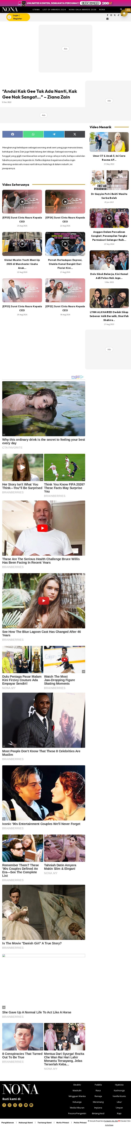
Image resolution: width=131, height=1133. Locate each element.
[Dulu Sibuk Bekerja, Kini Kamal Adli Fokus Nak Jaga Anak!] (109, 260)
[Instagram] (111, 15)
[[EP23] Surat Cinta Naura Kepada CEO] (22, 290)
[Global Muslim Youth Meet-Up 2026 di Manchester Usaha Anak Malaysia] (22, 244)
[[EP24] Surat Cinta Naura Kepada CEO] (65, 202)
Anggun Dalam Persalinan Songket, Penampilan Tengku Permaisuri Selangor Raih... (109, 235)
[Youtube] (26, 1105)
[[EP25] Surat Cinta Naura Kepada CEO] (22, 202)
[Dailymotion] (107, 19)
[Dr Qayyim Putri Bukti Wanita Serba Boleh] (109, 180)
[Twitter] (115, 15)
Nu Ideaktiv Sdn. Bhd (111, 1121)
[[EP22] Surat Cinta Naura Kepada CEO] (65, 290)
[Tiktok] (118, 15)
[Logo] (10, 9)
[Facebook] (107, 15)
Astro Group (109, 1125)
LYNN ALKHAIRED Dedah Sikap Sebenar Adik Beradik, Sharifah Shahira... (109, 316)
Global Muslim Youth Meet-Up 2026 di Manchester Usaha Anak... (22, 264)
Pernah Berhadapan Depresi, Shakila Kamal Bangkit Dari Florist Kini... (65, 264)
